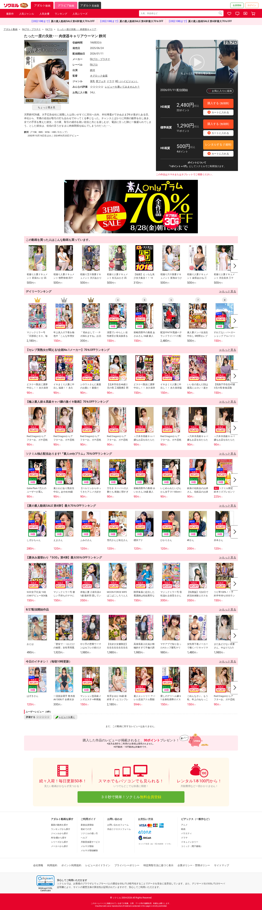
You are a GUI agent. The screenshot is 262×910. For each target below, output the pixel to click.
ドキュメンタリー (189, 842)
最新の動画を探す (59, 825)
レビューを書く (67, 717)
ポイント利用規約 (71, 865)
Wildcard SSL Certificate (45, 889)
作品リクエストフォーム (119, 829)
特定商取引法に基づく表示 (158, 865)
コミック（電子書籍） (191, 846)
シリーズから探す (59, 842)
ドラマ (110, 81)
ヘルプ (84, 837)
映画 (183, 829)
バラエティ (186, 833)
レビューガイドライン (97, 865)
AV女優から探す (58, 837)
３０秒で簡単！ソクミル (131, 797)
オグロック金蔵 (98, 75)
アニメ (184, 825)
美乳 (92, 81)
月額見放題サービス (90, 842)
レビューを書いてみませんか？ (122, 86)
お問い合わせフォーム (118, 825)
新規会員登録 (87, 825)
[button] (45, 880)
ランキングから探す (60, 829)
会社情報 (38, 865)
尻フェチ (101, 81)
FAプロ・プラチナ (100, 59)
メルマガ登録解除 (89, 850)
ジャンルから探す (59, 833)
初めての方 (86, 829)
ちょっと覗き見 (46, 107)
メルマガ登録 (87, 846)
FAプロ (94, 64)
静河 (92, 70)
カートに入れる (218, 112)
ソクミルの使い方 (89, 833)
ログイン (252, 5)
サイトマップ (221, 865)
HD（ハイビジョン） (126, 81)
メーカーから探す (59, 846)
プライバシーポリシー (126, 865)
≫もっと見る (227, 291)
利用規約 (52, 865)
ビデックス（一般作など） (196, 819)
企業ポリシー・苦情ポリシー (194, 865)
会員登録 (237, 5)
